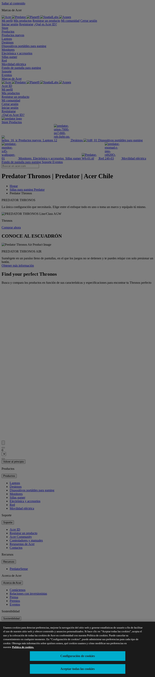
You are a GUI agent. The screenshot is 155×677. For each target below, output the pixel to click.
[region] (77, 649)
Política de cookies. (23, 647)
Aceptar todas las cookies (77, 669)
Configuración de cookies (77, 656)
